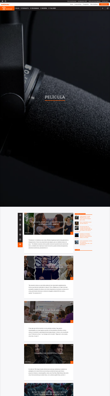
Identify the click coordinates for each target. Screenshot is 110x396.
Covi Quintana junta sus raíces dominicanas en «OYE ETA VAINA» (86, 255)
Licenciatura (78, 4)
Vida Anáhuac (94, 4)
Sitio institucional (71, 1)
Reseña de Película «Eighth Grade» (49, 324)
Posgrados (86, 4)
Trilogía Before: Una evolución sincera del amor (48, 235)
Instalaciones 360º (82, 1)
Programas (35, 8)
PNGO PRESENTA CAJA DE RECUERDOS (85, 235)
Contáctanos (105, 1)
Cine (26, 226)
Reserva (44, 8)
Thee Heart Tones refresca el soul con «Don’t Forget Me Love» (85, 230)
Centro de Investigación (95, 1)
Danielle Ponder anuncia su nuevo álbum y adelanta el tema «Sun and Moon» (83, 249)
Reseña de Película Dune (49, 366)
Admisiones (104, 4)
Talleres (53, 8)
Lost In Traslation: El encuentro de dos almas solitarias (48, 279)
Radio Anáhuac (28, 245)
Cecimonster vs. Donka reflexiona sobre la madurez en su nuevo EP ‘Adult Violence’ (83, 242)
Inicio (71, 4)
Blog (17, 8)
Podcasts (25, 8)
